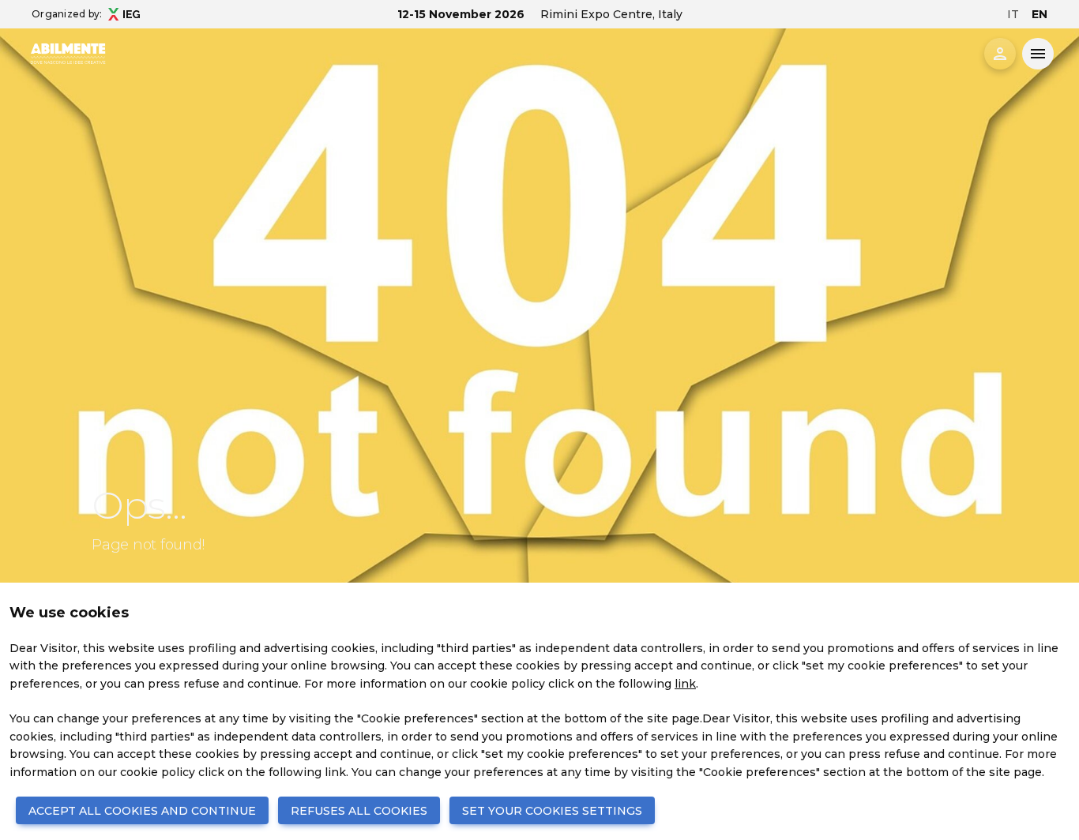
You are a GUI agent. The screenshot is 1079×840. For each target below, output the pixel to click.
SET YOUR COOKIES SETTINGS (552, 811)
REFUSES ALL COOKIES (359, 811)
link (685, 684)
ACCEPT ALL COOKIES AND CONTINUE (142, 811)
